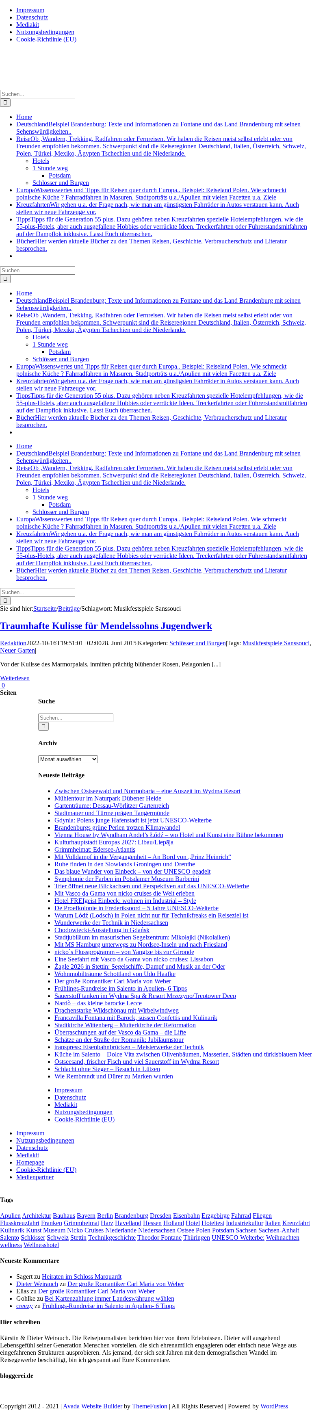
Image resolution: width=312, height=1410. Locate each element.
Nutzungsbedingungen (83, 1111)
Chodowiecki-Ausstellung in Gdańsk (102, 929)
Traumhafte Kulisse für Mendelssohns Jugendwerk (106, 625)
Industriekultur (244, 1222)
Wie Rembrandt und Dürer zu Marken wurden (113, 1076)
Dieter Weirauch (37, 1283)
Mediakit (65, 1104)
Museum (54, 1230)
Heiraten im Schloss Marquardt (81, 1276)
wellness (11, 1244)
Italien (273, 1222)
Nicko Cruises (85, 1230)
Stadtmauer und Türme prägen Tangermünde (111, 812)
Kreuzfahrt (296, 1222)
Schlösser (33, 1237)
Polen (203, 1230)
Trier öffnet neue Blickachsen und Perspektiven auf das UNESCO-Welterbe (151, 886)
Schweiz (58, 1237)
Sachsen (246, 1230)
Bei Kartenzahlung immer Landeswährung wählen (109, 1298)
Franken (51, 1222)
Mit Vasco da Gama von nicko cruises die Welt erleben (124, 893)
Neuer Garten (17, 650)
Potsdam (223, 1230)
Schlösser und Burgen (197, 643)
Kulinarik (12, 1230)
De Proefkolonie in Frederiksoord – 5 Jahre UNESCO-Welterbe (136, 908)
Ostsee (185, 1230)
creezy (24, 1305)
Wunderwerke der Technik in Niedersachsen (111, 922)
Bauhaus (64, 1215)
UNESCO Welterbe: (238, 1237)
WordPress (274, 1406)
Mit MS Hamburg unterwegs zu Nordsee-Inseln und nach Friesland (140, 944)
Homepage (30, 1162)
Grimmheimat (81, 1222)
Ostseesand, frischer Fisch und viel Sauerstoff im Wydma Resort (136, 1061)
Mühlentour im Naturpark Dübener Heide (109, 798)
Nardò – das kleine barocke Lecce (98, 1003)
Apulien (10, 1215)
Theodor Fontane (159, 1237)
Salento (9, 1237)
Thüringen (196, 1237)
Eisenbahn (186, 1215)
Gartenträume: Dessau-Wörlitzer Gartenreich (111, 805)
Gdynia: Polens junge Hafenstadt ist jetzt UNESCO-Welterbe (133, 820)
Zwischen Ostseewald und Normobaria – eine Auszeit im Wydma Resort (147, 790)
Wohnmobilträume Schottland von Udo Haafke (115, 973)
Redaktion (13, 643)
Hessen (152, 1222)
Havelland (128, 1222)
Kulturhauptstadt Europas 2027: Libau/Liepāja (113, 842)
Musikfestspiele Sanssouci (276, 643)
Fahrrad (241, 1215)
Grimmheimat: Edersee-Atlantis (94, 849)
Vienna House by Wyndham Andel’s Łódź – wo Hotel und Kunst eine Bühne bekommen (168, 834)
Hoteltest (213, 1222)
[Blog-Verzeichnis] (16, 1392)
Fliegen (262, 1215)
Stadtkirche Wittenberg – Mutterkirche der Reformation (125, 1025)
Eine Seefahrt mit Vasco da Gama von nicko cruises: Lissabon (133, 959)
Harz (107, 1222)
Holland (173, 1222)
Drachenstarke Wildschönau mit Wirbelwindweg (116, 1010)
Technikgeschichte (112, 1237)
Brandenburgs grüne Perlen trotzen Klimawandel (117, 827)
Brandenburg (131, 1215)
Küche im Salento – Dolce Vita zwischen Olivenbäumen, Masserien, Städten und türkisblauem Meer (183, 1054)
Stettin (78, 1237)
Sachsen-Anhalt (278, 1230)
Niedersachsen (157, 1230)
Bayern (86, 1215)
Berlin (105, 1215)
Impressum (68, 1090)
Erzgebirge (216, 1215)
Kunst (33, 1230)
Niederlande (120, 1230)
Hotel (193, 1222)
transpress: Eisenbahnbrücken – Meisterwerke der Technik (129, 1046)
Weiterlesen (15, 678)
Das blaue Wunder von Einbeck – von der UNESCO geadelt (132, 871)
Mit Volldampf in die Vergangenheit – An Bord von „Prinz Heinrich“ (142, 856)
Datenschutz (70, 1097)
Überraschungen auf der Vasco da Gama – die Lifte (120, 1032)
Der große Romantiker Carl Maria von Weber (112, 981)
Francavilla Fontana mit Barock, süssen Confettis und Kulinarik (135, 1017)
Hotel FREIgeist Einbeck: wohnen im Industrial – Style (125, 900)
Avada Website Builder (92, 1406)
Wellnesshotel (41, 1244)
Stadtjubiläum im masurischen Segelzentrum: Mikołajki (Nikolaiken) (142, 937)
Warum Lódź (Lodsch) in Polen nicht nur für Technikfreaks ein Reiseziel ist (151, 915)
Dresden (160, 1215)
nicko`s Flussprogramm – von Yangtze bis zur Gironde (124, 951)
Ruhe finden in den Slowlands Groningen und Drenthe (124, 864)
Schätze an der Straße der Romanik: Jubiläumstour (119, 1039)
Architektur (36, 1215)
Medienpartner (35, 1177)
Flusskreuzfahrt (19, 1222)
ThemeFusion (149, 1406)
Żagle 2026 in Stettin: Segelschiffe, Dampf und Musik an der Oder (139, 966)
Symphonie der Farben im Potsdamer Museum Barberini (126, 878)
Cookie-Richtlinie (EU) (84, 1119)
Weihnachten (282, 1237)
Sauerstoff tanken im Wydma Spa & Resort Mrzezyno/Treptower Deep (145, 995)
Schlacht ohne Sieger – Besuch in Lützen (107, 1068)
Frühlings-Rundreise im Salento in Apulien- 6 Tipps (120, 988)
